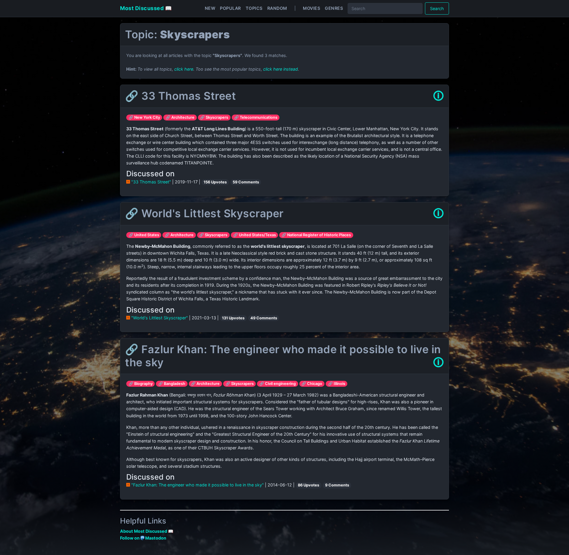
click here (183, 69)
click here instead (280, 69)
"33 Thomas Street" (151, 181)
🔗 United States (144, 235)
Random (277, 8)
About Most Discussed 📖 (146, 531)
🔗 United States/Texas (254, 235)
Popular (230, 8)
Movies (311, 8)
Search (437, 8)
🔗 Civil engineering (277, 383)
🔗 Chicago (311, 383)
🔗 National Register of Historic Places (316, 235)
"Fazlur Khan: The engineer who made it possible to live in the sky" (197, 484)
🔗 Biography (141, 383)
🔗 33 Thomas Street (180, 95)
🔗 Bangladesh (171, 383)
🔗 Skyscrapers (214, 117)
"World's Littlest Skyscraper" (159, 317)
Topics (254, 8)
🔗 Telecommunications (255, 117)
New (210, 8)
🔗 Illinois (336, 383)
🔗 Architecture (180, 117)
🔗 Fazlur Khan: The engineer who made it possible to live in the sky (283, 356)
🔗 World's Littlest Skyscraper (204, 213)
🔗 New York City (144, 117)
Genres (334, 8)
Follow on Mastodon (143, 537)
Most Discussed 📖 (146, 8)
